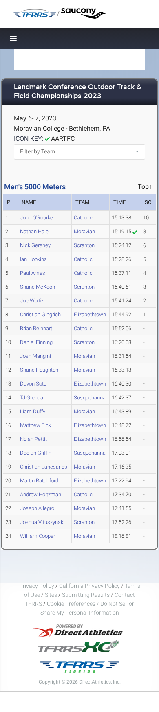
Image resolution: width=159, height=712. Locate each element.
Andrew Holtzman (40, 494)
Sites (51, 595)
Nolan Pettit (33, 439)
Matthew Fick (35, 425)
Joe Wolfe (31, 301)
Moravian (84, 231)
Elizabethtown (90, 314)
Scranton (84, 245)
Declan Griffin (35, 453)
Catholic (83, 218)
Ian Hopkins (33, 259)
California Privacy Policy (89, 586)
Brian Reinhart (36, 328)
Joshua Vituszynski (42, 522)
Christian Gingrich (40, 314)
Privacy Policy (36, 586)
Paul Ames (32, 273)
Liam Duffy (32, 411)
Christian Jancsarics (43, 467)
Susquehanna (90, 397)
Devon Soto (33, 384)
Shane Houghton (39, 370)
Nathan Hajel (35, 231)
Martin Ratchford (39, 481)
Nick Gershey (35, 245)
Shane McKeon (37, 287)
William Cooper (37, 536)
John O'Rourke (36, 218)
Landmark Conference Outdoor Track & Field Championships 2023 (77, 92)
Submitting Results (86, 595)
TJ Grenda (31, 397)
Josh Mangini (35, 356)
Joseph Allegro (37, 508)
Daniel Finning (36, 342)
